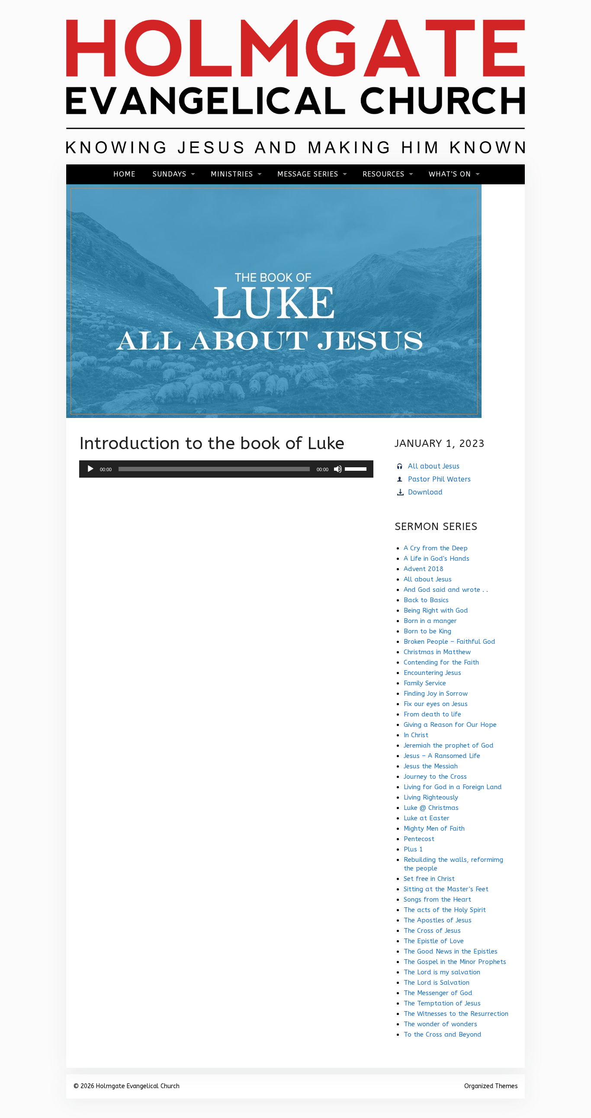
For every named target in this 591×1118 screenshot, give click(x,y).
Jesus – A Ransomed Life (442, 756)
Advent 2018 (423, 569)
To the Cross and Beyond (443, 1034)
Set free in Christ (429, 879)
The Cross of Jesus (432, 931)
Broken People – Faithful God (449, 642)
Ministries (232, 174)
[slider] (357, 468)
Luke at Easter (427, 818)
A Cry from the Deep (436, 548)
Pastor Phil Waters (439, 479)
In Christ (416, 735)
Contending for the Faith (441, 662)
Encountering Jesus (432, 673)
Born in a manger (430, 621)
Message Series (307, 174)
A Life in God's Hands (436, 558)
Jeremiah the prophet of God (449, 745)
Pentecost (419, 839)
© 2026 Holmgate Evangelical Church (126, 1086)
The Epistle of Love (434, 941)
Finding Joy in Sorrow (436, 693)
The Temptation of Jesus (442, 1003)
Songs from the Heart (437, 899)
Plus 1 (413, 849)
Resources (384, 174)
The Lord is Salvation (436, 982)
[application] (226, 469)
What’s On (450, 174)
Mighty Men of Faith (434, 828)
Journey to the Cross (435, 777)
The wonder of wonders (440, 1024)
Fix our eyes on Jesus (436, 704)
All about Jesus (433, 466)
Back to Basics (426, 600)
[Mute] (338, 469)
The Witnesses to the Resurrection (456, 1014)
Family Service (425, 683)
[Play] (90, 469)
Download (425, 492)
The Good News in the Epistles (451, 951)
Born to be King (427, 631)
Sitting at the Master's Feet (446, 889)
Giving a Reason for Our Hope (450, 725)
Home (124, 174)
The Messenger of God (438, 993)
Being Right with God (436, 610)
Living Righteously (431, 797)
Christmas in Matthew (437, 652)
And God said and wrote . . (446, 590)
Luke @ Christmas (431, 808)
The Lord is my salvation (442, 972)
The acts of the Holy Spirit (445, 910)
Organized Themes (491, 1086)
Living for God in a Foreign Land (453, 787)
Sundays (169, 174)
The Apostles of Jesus (438, 920)
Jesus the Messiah (431, 766)
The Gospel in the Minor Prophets (455, 962)
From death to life (432, 714)
